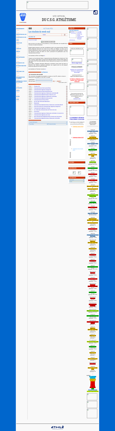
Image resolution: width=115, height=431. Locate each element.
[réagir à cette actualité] (66, 86)
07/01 (30, 116)
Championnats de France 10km (41, 99)
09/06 (30, 94)
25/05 (30, 96)
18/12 (30, 118)
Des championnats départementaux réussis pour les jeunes (48, 116)
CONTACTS (18, 48)
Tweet (44, 34)
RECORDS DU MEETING (21, 65)
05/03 (30, 108)
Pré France (36, 111)
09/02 (30, 111)
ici (44, 55)
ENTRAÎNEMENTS (20, 28)
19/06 (30, 91)
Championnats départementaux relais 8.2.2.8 (44, 94)
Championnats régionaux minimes (42, 108)
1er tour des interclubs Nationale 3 (42, 101)
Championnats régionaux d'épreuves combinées (45, 96)
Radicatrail (36, 103)
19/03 (30, 106)
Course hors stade (32, 40)
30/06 (30, 88)
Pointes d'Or (37, 86)
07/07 (30, 86)
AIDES (17, 40)
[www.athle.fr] (95, 14)
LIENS (17, 99)
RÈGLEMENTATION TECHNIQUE (20, 78)
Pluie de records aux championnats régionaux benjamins (47, 106)
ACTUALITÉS (19, 88)
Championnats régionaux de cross (42, 115)
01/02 (30, 113)
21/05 (30, 98)
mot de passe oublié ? (63, 82)
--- (16, 31)
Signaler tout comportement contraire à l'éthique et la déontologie (76, 71)
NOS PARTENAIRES (20, 57)
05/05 (30, 101)
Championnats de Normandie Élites (42, 88)
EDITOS (17, 90)
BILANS (18, 96)
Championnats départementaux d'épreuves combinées (47, 118)
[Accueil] (22, 22)
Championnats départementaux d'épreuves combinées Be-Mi (48, 104)
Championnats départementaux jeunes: (43, 98)
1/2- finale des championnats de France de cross (45, 110)
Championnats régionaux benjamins (42, 89)
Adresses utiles (77, 99)
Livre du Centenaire (74, 30)
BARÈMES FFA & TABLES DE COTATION (21, 82)
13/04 (30, 104)
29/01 (30, 115)
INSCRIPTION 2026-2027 (21, 34)
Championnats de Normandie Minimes (43, 91)
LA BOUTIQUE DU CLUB (21, 37)
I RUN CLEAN (19, 43)
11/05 (30, 99)
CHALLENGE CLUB (20, 71)
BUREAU (18, 51)
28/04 (30, 103)
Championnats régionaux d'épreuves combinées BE (46, 93)
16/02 (30, 110)
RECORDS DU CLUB (20, 63)
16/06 (30, 93)
